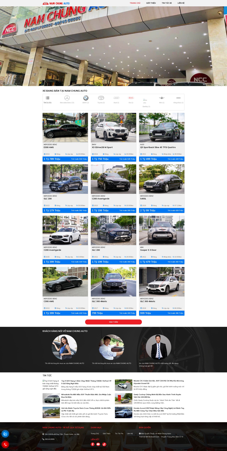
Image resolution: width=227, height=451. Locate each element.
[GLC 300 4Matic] (113, 281)
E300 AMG (49, 147)
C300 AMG (49, 301)
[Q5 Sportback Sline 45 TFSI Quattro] (161, 127)
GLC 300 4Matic (99, 301)
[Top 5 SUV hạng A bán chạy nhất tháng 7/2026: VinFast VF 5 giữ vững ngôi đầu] (51, 385)
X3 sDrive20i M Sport (102, 147)
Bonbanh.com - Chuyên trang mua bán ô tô (166, 437)
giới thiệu (151, 3)
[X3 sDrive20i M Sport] (113, 127)
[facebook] (93, 444)
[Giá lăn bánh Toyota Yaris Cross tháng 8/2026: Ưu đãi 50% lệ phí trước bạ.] (51, 412)
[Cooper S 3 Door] (161, 230)
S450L (143, 198)
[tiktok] (103, 444)
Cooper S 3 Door (148, 250)
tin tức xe (167, 3)
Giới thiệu (106, 433)
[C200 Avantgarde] (113, 179)
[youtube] (98, 444)
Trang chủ (95, 433)
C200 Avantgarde (100, 198)
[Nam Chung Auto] (56, 3)
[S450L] (161, 179)
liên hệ (181, 3)
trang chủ (135, 3)
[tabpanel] (113, 46)
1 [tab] (112, 82)
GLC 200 (48, 198)
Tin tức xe (119, 433)
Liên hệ (130, 433)
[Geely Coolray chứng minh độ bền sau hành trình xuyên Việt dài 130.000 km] (123, 398)
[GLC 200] (65, 179)
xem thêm (113, 322)
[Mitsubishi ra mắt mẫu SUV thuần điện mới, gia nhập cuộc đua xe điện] (51, 398)
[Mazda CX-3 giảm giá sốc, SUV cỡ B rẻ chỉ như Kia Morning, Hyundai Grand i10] (123, 385)
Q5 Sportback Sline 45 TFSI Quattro (158, 147)
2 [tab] (115, 82)
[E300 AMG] (65, 127)
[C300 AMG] (65, 281)
